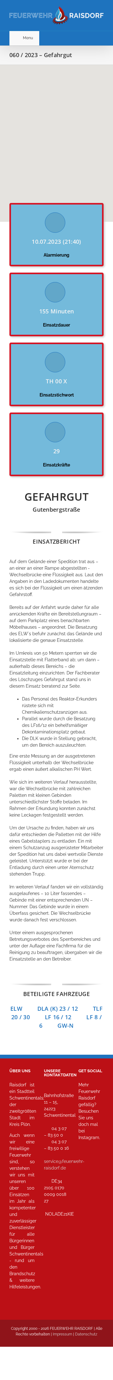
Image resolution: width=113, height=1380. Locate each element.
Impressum (62, 1334)
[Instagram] (85, 1165)
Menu (28, 38)
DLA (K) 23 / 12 (57, 1008)
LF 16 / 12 (66, 1017)
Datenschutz (86, 1334)
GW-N (65, 1025)
